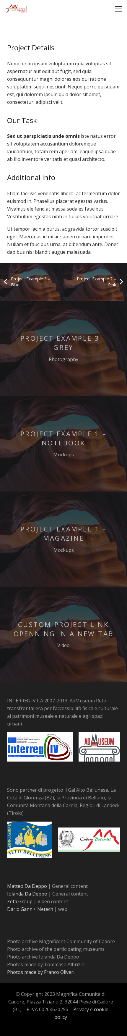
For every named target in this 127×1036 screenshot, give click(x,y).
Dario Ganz (20, 909)
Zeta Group (20, 901)
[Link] (16, 8)
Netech (45, 909)
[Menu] (118, 8)
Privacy (81, 1009)
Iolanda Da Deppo (27, 893)
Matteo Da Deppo (27, 886)
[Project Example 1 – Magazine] (63, 539)
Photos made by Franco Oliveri (40, 972)
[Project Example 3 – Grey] (63, 348)
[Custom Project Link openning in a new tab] (63, 634)
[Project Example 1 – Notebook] (63, 444)
